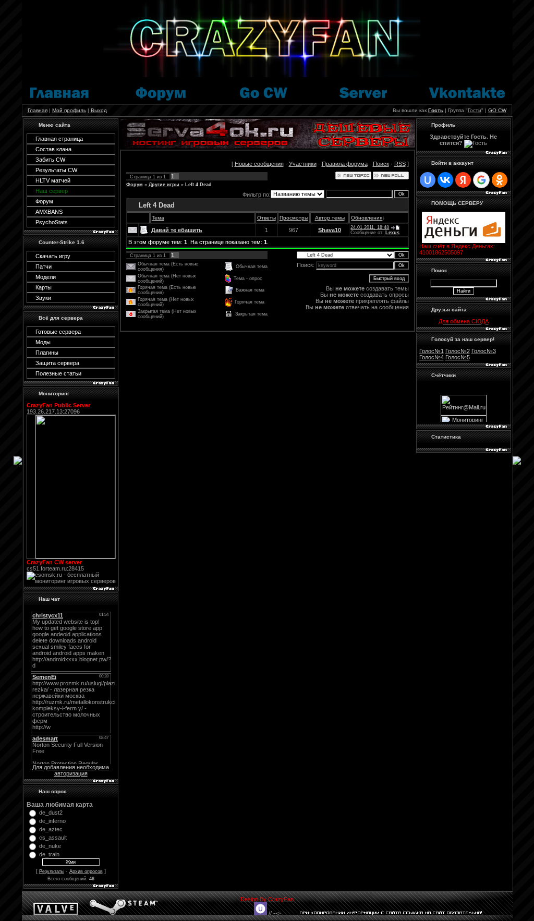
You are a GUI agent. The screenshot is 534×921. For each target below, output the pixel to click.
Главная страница (59, 139)
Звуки (43, 298)
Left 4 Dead (198, 184)
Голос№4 (431, 357)
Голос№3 (483, 351)
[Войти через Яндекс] (463, 180)
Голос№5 (457, 357)
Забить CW (50, 159)
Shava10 (329, 230)
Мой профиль (69, 110)
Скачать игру (52, 256)
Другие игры (164, 184)
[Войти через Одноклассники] (499, 180)
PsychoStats (51, 222)
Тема (158, 218)
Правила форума (345, 164)
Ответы (266, 218)
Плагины (46, 352)
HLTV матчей (52, 180)
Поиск (381, 164)
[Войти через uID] (427, 180)
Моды (43, 342)
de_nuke (50, 846)
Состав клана (53, 149)
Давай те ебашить (176, 230)
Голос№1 (431, 351)
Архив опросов (86, 871)
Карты (43, 287)
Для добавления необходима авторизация (70, 770)
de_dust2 (51, 812)
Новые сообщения (259, 164)
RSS (400, 164)
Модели (45, 277)
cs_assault (53, 837)
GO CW (497, 110)
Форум (44, 201)
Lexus (392, 232)
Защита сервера (57, 363)
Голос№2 (457, 351)
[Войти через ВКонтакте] (445, 180)
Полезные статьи (58, 373)
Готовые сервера (58, 332)
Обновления (366, 218)
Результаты (51, 871)
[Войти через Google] (481, 180)
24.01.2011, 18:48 (369, 227)
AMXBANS (49, 212)
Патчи (43, 266)
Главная (37, 110)
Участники (303, 164)
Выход (99, 110)
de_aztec (51, 829)
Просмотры (294, 218)
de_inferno (52, 821)
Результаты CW (56, 170)
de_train (49, 854)
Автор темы (330, 218)
